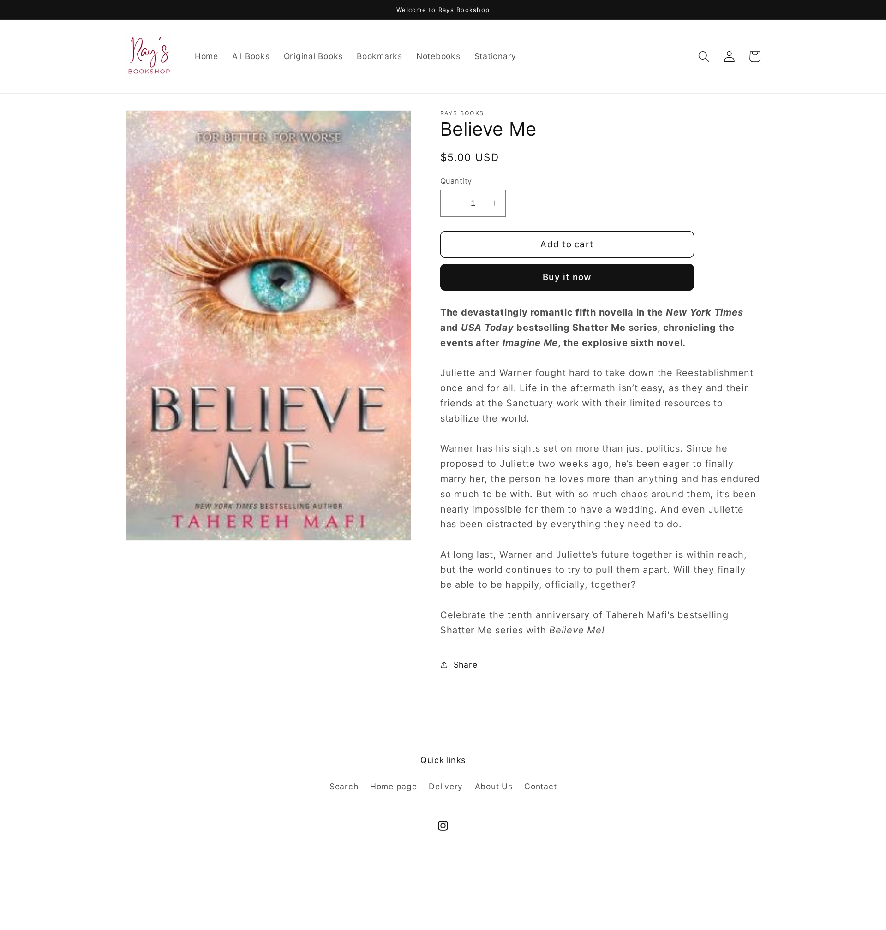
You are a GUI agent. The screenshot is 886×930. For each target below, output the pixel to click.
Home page (393, 786)
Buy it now (567, 277)
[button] (704, 56)
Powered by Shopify (478, 908)
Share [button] (466, 664)
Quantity (456, 180)
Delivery (446, 786)
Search (344, 786)
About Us (494, 786)
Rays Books (423, 908)
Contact (540, 786)
